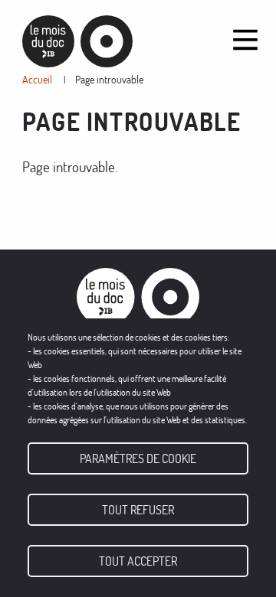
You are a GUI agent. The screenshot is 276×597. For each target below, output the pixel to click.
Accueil (37, 79)
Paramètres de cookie (138, 458)
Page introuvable (109, 79)
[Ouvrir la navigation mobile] (245, 40)
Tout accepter (138, 561)
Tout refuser (138, 509)
